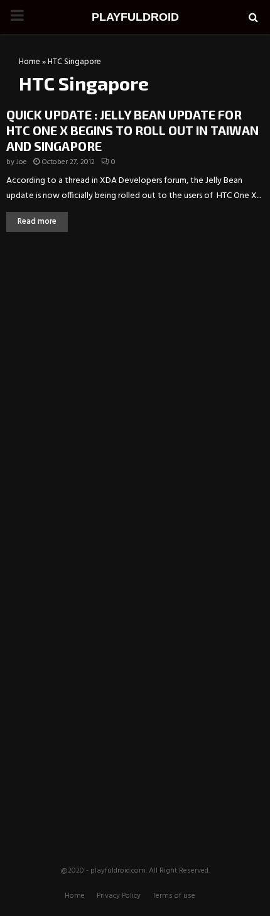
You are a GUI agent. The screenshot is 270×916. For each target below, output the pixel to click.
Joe (21, 162)
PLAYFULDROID (135, 17)
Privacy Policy (119, 896)
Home (29, 62)
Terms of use (174, 896)
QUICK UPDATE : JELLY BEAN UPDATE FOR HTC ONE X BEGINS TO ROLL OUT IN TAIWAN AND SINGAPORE (132, 130)
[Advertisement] (135, 335)
